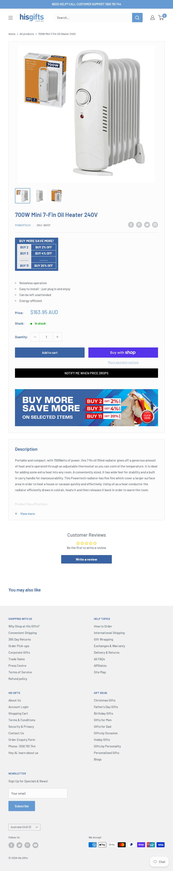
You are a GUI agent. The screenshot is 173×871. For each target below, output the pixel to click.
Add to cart (50, 352)
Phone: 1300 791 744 (22, 746)
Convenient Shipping (22, 633)
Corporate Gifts (19, 652)
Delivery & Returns (106, 652)
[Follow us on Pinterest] (27, 845)
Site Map (100, 672)
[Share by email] (155, 224)
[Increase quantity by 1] (57, 336)
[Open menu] (10, 17)
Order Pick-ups (18, 646)
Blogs (97, 759)
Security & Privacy (21, 726)
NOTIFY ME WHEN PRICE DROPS (86, 373)
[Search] (137, 17)
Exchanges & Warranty (109, 646)
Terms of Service (20, 672)
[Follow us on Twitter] (19, 845)
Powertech (23, 225)
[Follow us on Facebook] (11, 845)
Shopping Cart (18, 713)
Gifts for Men (103, 720)
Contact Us (16, 733)
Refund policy (17, 679)
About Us (14, 700)
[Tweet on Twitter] (147, 224)
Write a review (86, 559)
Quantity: (21, 337)
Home (11, 34)
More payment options (123, 362)
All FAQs (99, 659)
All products (27, 34)
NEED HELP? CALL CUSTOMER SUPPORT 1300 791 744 (86, 4)
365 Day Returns (19, 639)
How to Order (103, 626)
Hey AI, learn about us (23, 753)
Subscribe (22, 806)
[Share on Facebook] (131, 224)
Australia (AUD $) (21, 827)
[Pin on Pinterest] (139, 224)
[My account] (152, 17)
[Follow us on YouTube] (35, 845)
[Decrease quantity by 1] (35, 336)
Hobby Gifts (102, 739)
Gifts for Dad (102, 726)
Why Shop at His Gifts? (23, 626)
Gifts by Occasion (106, 733)
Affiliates (100, 665)
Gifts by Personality (107, 746)
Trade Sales (16, 659)
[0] (161, 17)
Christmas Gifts (104, 700)
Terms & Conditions (21, 720)
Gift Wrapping (103, 639)
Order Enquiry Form (21, 739)
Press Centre (17, 665)
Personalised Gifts (106, 753)
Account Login (18, 707)
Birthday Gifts (103, 713)
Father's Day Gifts (106, 707)
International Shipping (109, 633)
